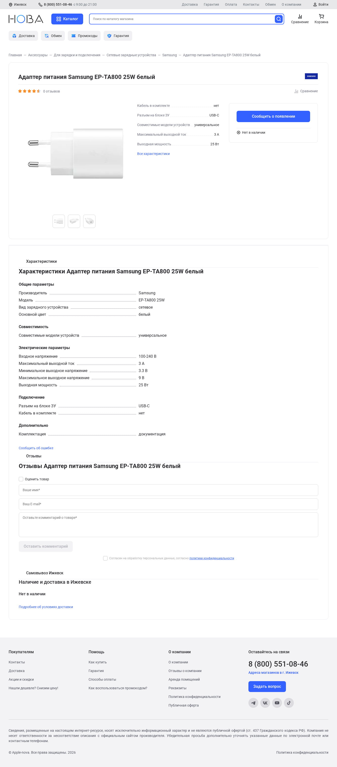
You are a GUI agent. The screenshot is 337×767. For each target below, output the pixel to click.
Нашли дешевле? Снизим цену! (33, 688)
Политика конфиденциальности (194, 697)
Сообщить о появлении (273, 116)
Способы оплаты (102, 679)
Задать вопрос (267, 686)
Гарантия (211, 4)
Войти (323, 4)
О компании (291, 4)
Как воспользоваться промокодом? (118, 688)
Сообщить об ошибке (36, 448)
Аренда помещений (184, 679)
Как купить (98, 662)
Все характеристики (153, 154)
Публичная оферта (183, 705)
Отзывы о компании (185, 671)
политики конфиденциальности (211, 558)
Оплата (231, 4)
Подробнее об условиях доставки (46, 607)
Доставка (190, 4)
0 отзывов (51, 91)
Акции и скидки (21, 679)
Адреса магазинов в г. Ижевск (273, 672)
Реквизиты (177, 688)
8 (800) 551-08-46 (58, 4)
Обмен (270, 4)
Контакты (251, 4)
